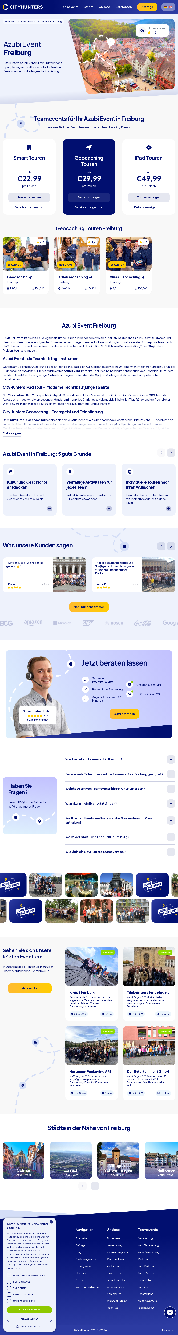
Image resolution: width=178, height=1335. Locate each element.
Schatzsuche (145, 1293)
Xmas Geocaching (149, 1252)
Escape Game (146, 1307)
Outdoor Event (116, 1259)
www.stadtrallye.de (87, 1286)
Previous (161, 453)
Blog (79, 1252)
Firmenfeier (114, 1238)
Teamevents (69, 7)
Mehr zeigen (12, 433)
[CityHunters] (23, 7)
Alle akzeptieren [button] (29, 1309)
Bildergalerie (83, 1266)
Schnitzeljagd (146, 1279)
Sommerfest (114, 1293)
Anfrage (81, 1245)
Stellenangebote (86, 1259)
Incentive (112, 1307)
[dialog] (29, 1275)
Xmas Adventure (147, 1300)
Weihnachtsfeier (117, 1300)
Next (171, 453)
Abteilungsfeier (116, 1286)
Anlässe (104, 7)
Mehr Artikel (29, 988)
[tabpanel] (30, 490)
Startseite (82, 1238)
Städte (89, 7)
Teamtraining (115, 1245)
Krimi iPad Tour (146, 1266)
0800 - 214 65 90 (148, 694)
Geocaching (145, 1238)
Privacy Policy (14, 1267)
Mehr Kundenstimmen (89, 607)
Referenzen (124, 7)
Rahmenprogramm (118, 1252)
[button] (29, 1326)
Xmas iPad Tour (146, 1273)
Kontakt (80, 1279)
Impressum (168, 1330)
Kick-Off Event (115, 1273)
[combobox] (51, 1222)
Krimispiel (143, 1286)
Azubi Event (114, 1266)
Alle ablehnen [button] (29, 1318)
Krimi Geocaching (148, 1245)
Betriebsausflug (116, 1279)
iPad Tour (143, 1259)
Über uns (81, 1273)
